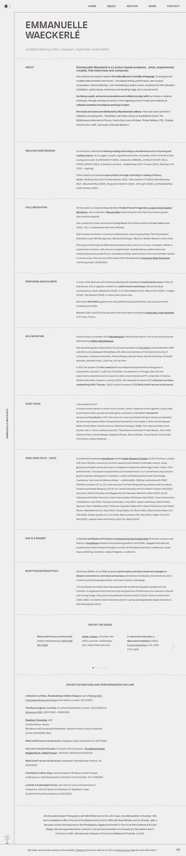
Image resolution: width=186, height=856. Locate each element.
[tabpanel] (55, 646)
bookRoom (93, 543)
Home (92, 6)
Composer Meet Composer (155, 258)
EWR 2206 (66, 641)
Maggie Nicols (33, 753)
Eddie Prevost (49, 753)
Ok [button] (178, 849)
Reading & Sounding (36, 720)
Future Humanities (136, 645)
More (152, 6)
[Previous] (27, 646)
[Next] (173, 646)
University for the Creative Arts (132, 539)
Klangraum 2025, (34, 712)
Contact (173, 6)
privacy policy (123, 850)
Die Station (145, 347)
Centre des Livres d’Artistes (159, 312)
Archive (132, 6)
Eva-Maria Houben (95, 748)
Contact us (81, 850)
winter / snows (89, 636)
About (111, 6)
